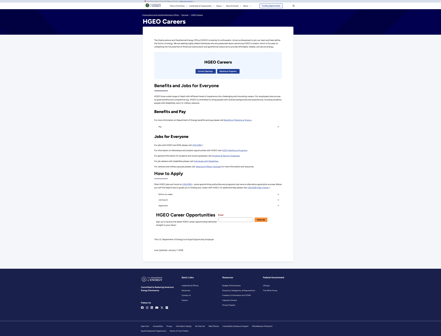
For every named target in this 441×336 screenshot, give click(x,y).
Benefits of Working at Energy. (238, 120)
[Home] (153, 6)
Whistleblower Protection (262, 326)
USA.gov (266, 285)
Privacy (169, 326)
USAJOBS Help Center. (258, 187)
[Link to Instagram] (147, 307)
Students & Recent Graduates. (226, 156)
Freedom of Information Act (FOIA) (236, 295)
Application (163, 206)
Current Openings (205, 71)
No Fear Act (200, 326)
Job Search (163, 200)
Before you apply (165, 194)
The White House (270, 290)
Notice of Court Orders (179, 331)
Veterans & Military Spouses (208, 166)
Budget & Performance (231, 285)
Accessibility (158, 326)
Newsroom (186, 290)
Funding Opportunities (271, 6)
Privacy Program (228, 305)
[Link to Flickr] (167, 307)
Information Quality (184, 326)
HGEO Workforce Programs (234, 150)
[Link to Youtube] (156, 307)
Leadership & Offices (190, 285)
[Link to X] (162, 307)
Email (220, 215)
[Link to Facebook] (142, 307)
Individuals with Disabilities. (206, 161)
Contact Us (186, 295)
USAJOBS (187, 184)
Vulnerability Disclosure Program (235, 326)
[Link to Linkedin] (152, 307)
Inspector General (229, 300)
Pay (159, 127)
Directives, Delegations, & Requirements (238, 290)
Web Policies (214, 326)
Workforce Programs (227, 71)
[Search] (293, 6)
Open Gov (145, 326)
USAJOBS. (197, 145)
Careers (185, 300)
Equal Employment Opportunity (153, 331)
